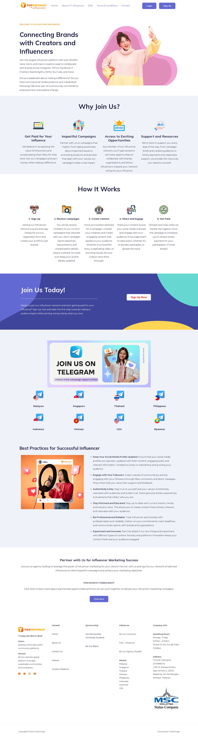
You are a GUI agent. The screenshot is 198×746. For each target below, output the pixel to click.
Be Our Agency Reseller (130, 651)
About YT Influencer (73, 5)
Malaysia (38, 406)
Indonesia (38, 429)
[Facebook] (19, 673)
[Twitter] (24, 673)
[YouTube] (35, 673)
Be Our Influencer (127, 634)
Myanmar (159, 429)
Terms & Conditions (107, 5)
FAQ (90, 5)
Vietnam (79, 429)
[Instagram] (29, 673)
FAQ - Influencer (127, 643)
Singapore (79, 406)
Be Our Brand (92, 646)
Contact (125, 5)
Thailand (119, 406)
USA (119, 429)
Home (54, 5)
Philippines (159, 406)
